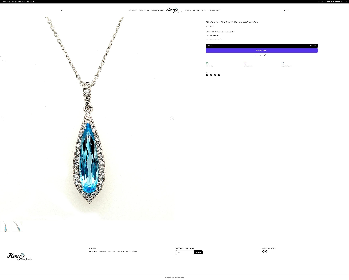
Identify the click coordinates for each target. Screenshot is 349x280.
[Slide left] (2, 118)
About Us (134, 251)
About (204, 10)
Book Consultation (214, 10)
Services (188, 10)
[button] (61, 10)
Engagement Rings (157, 10)
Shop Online (133, 10)
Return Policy (111, 251)
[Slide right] (172, 118)
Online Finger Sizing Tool (123, 251)
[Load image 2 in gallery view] (16, 226)
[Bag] (287, 10)
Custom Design (144, 10)
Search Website (93, 251)
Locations (196, 10)
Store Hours (102, 251)
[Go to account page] (284, 10)
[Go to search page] (61, 10)
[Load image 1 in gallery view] (5, 226)
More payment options (262, 55)
